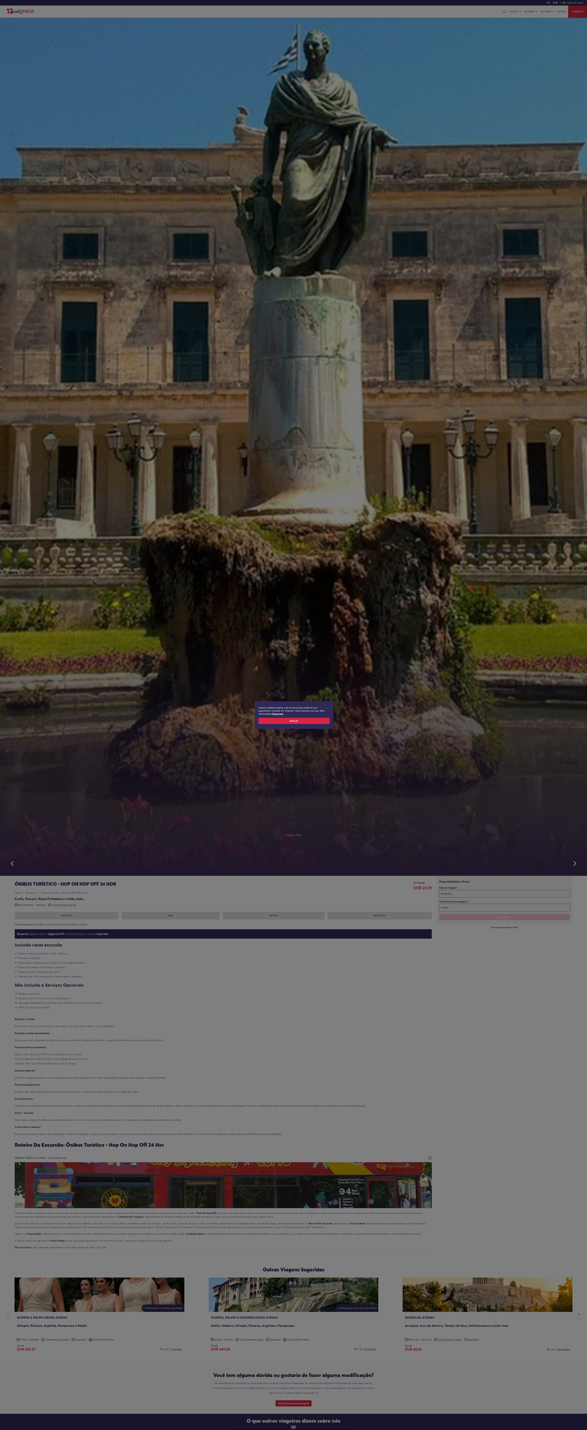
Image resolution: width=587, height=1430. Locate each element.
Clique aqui (277, 713)
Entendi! (294, 721)
